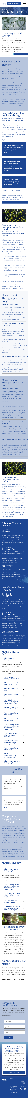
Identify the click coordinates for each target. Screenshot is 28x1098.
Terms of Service (23, 1083)
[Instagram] (20, 1088)
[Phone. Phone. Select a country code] (6, 1027)
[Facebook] (24, 1088)
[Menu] (24, 3)
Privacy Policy (22, 1081)
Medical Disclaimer (23, 1082)
